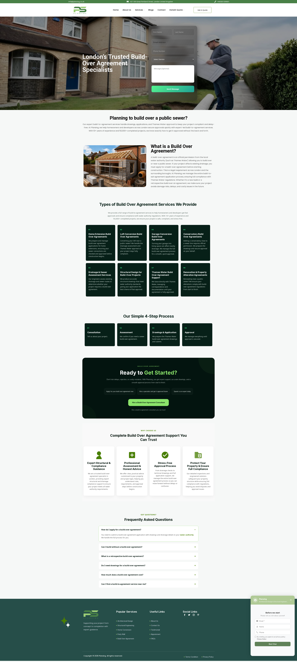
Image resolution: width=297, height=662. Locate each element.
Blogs (151, 10)
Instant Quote (176, 10)
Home (116, 10)
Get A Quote (202, 10)
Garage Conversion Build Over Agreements (162, 237)
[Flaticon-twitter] (189, 615)
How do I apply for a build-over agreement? (121, 529)
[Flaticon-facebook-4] (185, 615)
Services (139, 10)
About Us (127, 10)
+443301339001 (223, 1)
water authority (187, 535)
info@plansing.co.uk (76, 1)
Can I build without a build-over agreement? (121, 547)
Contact (162, 10)
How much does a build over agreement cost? (122, 574)
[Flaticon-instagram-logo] (194, 615)
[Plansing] (80, 10)
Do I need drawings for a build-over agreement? (123, 565)
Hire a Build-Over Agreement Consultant (148, 402)
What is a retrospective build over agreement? (122, 556)
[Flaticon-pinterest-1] (198, 615)
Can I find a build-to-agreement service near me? (123, 584)
